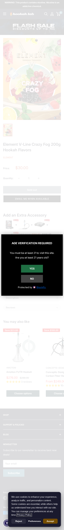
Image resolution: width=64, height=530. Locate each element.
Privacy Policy (24, 515)
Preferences (34, 521)
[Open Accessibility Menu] (7, 523)
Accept (50, 521)
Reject (18, 521)
